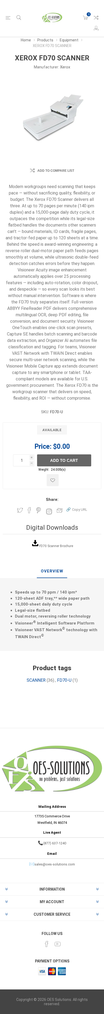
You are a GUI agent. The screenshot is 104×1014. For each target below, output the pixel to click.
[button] (76, 509)
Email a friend (60, 510)
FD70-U (64, 680)
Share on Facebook (29, 510)
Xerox (65, 67)
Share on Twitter (20, 510)
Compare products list (96, 17)
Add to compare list (55, 171)
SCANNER (36, 680)
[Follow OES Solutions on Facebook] (46, 944)
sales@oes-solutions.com (54, 864)
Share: (52, 499)
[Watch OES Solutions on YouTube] (57, 944)
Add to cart (64, 460)
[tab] (52, 571)
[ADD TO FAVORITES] (53, 480)
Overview (52, 571)
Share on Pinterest (38, 510)
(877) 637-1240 (54, 843)
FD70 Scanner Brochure (56, 546)
